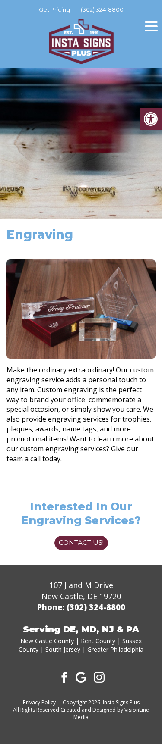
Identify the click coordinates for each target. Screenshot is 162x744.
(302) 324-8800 (102, 9)
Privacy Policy (39, 702)
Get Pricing (54, 9)
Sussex (132, 641)
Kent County (98, 641)
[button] (151, 119)
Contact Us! (81, 542)
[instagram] (99, 676)
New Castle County (47, 641)
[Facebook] (63, 676)
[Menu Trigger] (151, 25)
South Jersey (62, 649)
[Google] (81, 676)
